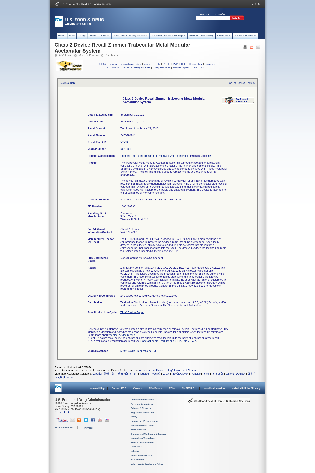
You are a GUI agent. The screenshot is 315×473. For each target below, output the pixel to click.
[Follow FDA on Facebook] (93, 420)
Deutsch (241, 373)
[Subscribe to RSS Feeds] (79, 420)
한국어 (134, 373)
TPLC (203, 67)
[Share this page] (252, 48)
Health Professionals (142, 455)
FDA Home (65, 55)
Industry (135, 451)
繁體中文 (109, 373)
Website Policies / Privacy (246, 388)
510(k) (102, 64)
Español (97, 373)
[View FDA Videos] (101, 420)
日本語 (251, 373)
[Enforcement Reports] (238, 102)
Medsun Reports (181, 67)
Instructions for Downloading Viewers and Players (167, 370)
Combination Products (142, 399)
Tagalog (144, 373)
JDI (210, 155)
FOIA (172, 388)
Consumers (137, 447)
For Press (87, 427)
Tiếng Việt (122, 373)
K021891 (125, 149)
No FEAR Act (189, 388)
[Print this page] (245, 48)
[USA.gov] (61, 420)
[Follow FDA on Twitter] (86, 420)
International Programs (143, 425)
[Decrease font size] (252, 4)
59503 (124, 142)
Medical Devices (89, 55)
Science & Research (141, 408)
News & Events (139, 429)
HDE (183, 64)
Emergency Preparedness (144, 421)
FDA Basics (155, 388)
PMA (175, 64)
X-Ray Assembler (161, 67)
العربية (166, 373)
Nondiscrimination (214, 388)
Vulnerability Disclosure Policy (147, 464)
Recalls (166, 64)
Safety (134, 417)
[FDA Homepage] (58, 389)
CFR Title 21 (113, 67)
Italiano (229, 373)
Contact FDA (119, 388)
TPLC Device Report (132, 312)
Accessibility (97, 388)
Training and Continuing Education (148, 434)
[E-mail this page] (258, 48)
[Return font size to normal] (255, 4)
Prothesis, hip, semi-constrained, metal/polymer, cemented (154, 155)
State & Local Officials (142, 442)
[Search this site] (237, 19)
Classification (195, 64)
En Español (219, 14)
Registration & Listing (130, 64)
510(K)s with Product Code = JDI (139, 350)
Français (195, 373)
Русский (155, 373)
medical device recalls (122, 335)
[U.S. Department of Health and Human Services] (83, 5)
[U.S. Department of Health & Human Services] (219, 402)
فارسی (58, 377)
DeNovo (113, 64)
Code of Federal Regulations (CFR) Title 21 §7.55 (169, 341)
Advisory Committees (142, 404)
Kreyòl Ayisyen (180, 373)
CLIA (195, 67)
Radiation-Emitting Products (136, 67)
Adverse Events (152, 64)
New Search (67, 82)
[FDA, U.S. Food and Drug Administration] (79, 25)
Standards (210, 64)
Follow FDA (203, 14)
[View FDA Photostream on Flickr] (108, 420)
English (68, 377)
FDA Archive (137, 459)
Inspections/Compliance (143, 438)
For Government (64, 427)
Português (218, 373)
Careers (137, 388)
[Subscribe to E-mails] (72, 420)
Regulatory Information (142, 412)
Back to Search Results (241, 82)
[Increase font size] (259, 4)
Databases (112, 55)
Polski (206, 373)
